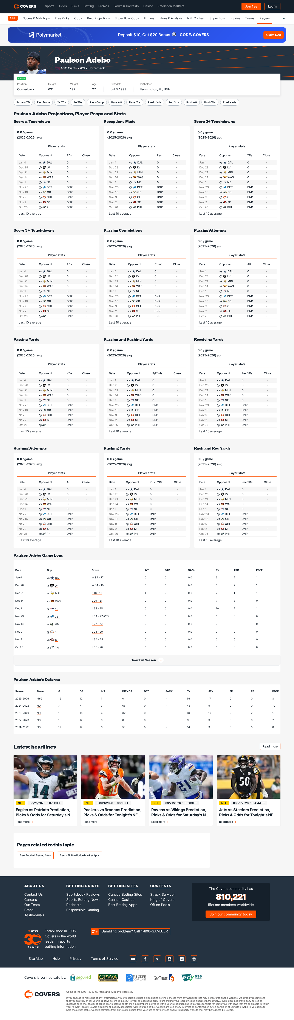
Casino (148, 6)
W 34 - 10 (98, 585)
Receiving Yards (208, 339)
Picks (75, 6)
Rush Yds (210, 102)
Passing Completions (123, 230)
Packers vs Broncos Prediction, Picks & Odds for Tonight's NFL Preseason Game (112, 812)
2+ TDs (61, 102)
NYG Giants (69, 68)
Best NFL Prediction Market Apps (79, 855)
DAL (57, 577)
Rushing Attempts (30, 448)
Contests (160, 885)
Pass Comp (97, 102)
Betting (89, 6)
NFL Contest (195, 18)
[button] (147, 660)
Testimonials (34, 915)
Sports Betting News (82, 899)
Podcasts (73, 905)
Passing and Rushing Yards (128, 339)
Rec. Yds (174, 102)
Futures (149, 18)
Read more (271, 746)
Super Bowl (217, 18)
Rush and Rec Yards (212, 448)
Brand (29, 910)
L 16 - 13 (97, 593)
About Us (34, 885)
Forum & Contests (126, 6)
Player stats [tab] (56, 146)
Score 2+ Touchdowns (214, 121)
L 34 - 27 (98, 616)
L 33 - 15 (97, 608)
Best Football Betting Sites (35, 855)
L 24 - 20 (97, 631)
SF (56, 639)
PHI (57, 647)
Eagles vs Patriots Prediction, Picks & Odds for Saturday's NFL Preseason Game (45, 812)
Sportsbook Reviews (82, 894)
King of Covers (162, 899)
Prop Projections (98, 18)
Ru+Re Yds (229, 102)
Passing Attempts (210, 230)
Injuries (235, 18)
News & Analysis (170, 18)
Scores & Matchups (36, 18)
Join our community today (231, 914)
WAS (58, 601)
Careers (30, 899)
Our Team (32, 905)
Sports (49, 6)
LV (56, 585)
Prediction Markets (171, 6)
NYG (39, 698)
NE (56, 608)
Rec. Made (43, 102)
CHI (57, 632)
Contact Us (33, 894)
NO (39, 705)
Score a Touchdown (32, 121)
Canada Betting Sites (125, 894)
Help (56, 958)
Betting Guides (83, 885)
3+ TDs (77, 102)
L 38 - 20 (97, 647)
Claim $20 (273, 35)
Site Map (36, 958)
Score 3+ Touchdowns (34, 230)
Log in (272, 6)
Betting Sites (123, 885)
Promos (103, 6)
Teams (249, 18)
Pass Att (116, 102)
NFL (13, 18)
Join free (251, 6)
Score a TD (23, 102)
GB (57, 624)
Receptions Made (119, 121)
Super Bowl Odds (127, 18)
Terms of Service (104, 958)
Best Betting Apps (122, 905)
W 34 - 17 (98, 577)
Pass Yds (135, 102)
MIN (57, 593)
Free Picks (62, 18)
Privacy (75, 958)
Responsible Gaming (82, 910)
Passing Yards (26, 339)
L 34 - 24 (97, 639)
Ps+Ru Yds (154, 102)
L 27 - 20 (97, 624)
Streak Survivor (162, 894)
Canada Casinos (121, 899)
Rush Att (191, 102)
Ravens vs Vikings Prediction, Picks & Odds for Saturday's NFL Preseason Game (180, 812)
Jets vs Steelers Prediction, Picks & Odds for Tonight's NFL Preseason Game (247, 812)
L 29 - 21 (97, 600)
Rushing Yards (117, 448)
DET (57, 616)
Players (265, 18)
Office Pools (160, 905)
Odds (63, 6)
